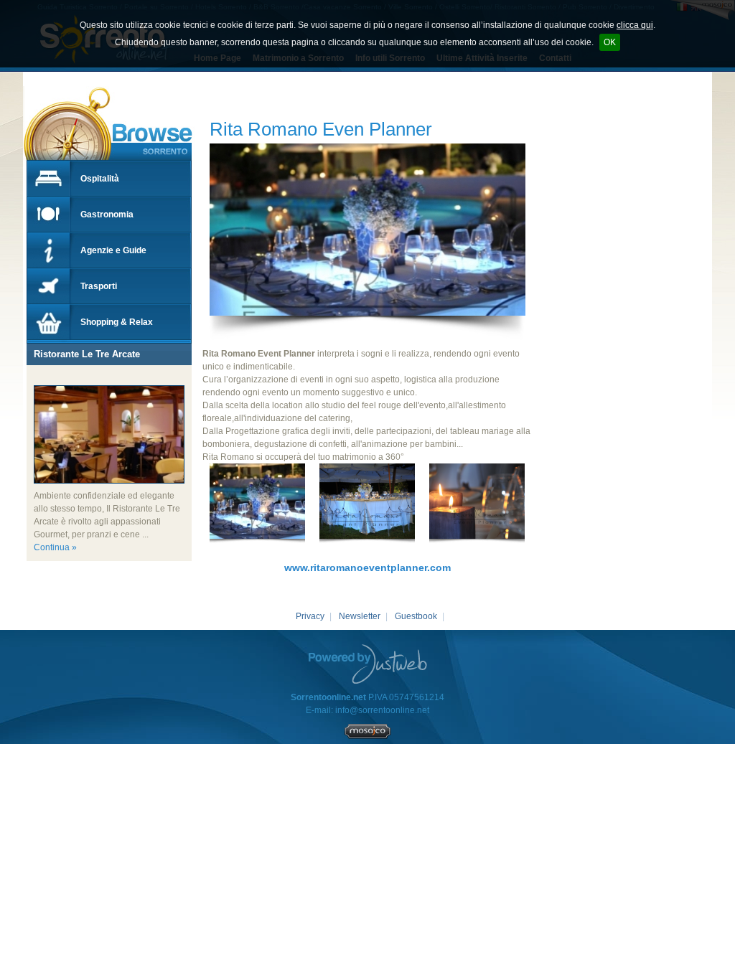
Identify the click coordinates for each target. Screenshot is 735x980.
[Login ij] (368, 736)
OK (610, 42)
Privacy (310, 616)
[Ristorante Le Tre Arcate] (34, 379)
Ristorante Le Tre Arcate (87, 354)
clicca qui (635, 25)
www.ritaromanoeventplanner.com (367, 567)
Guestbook (416, 616)
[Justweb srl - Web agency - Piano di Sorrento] (368, 664)
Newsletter (359, 616)
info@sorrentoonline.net (382, 710)
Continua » (55, 547)
